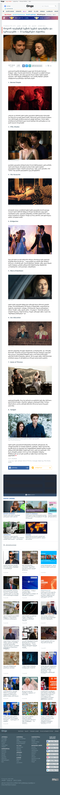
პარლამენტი (4, 738)
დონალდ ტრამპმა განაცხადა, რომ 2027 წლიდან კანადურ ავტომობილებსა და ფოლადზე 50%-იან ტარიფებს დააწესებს (11, 587)
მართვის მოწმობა (23, 1)
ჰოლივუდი (34, 460)
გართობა (33, 753)
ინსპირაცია (33, 760)
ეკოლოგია (3, 750)
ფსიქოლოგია (34, 738)
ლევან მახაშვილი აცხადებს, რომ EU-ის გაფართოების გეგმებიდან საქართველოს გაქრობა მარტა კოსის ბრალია (11, 688)
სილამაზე (33, 747)
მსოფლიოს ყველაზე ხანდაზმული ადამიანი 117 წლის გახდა (30, 688)
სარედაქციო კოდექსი (34, 731)
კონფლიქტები (4, 745)
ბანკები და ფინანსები (21, 738)
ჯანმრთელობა (35, 737)
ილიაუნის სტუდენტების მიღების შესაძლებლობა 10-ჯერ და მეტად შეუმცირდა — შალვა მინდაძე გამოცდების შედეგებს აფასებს (30, 637)
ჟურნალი (18, 11)
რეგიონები (3, 756)
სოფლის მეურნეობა (20, 743)
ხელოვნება (24, 25)
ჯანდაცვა (3, 753)
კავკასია (3, 743)
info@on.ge (9, 780)
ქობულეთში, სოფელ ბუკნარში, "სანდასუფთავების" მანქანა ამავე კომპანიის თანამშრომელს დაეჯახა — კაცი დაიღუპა (14, 531)
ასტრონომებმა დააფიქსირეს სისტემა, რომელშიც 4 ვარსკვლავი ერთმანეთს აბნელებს (30, 612)
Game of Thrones (27, 460)
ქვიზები (42, 11)
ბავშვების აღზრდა (35, 741)
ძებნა (30, 1)
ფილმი (10, 462)
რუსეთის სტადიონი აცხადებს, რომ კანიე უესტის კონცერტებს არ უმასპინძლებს (11, 562)
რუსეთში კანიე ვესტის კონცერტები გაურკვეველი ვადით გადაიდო (14, 509)
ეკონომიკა (19, 737)
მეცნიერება (18, 750)
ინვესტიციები (9, 8)
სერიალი (20, 460)
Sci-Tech (18, 745)
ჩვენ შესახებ (20, 731)
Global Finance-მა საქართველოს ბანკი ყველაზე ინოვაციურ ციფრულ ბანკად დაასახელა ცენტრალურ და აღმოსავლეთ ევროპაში (48, 587)
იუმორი (33, 755)
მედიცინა (33, 740)
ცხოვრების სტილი (42, 25)
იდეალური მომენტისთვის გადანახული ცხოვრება (11, 663)
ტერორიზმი (3, 740)
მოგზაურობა (34, 748)
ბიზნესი (18, 740)
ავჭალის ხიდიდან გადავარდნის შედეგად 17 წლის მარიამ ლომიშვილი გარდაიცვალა (11, 612)
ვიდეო (30, 11)
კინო (30, 25)
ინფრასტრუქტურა (5, 760)
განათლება (3, 751)
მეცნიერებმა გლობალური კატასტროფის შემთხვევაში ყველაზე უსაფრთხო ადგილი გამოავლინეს (36, 531)
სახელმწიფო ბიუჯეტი (21, 741)
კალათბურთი (19, 762)
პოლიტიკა (49, 14)
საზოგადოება (5, 748)
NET (24, 11)
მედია (2, 761)
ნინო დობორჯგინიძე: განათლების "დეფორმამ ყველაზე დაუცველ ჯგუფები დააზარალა (30, 562)
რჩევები (33, 761)
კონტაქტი (57, 731)
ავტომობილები (34, 750)
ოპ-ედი (36, 11)
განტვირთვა (15, 1)
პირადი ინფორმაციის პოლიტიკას (8, 784)
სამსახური (33, 756)
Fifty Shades (47, 460)
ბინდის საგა (41, 460)
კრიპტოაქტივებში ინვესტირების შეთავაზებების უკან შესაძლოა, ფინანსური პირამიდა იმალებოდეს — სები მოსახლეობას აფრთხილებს (48, 663)
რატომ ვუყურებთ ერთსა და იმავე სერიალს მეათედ (48, 637)
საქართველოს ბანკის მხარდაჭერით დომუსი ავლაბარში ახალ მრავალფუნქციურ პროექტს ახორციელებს (36, 510)
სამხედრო (3, 746)
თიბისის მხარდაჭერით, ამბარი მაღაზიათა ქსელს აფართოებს (48, 562)
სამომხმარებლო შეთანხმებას (27, 782)
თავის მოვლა (34, 743)
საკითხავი (49, 11)
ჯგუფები (8, 6)
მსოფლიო (3, 741)
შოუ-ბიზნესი (19, 755)
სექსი (16, 460)
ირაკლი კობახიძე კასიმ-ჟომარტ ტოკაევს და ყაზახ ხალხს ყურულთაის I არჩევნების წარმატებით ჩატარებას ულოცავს (48, 713)
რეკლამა (26, 731)
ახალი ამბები (8, 1)
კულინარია (33, 751)
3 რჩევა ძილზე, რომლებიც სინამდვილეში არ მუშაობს (30, 663)
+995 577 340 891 (17, 780)
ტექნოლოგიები (19, 747)
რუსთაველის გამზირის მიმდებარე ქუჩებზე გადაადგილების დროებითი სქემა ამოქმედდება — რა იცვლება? (30, 713)
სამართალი (4, 758)
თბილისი (3, 755)
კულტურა (19, 25)
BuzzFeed (14, 458)
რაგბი (17, 760)
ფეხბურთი (18, 759)
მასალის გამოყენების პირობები (46, 731)
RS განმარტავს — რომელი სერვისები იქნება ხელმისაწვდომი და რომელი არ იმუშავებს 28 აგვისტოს (30, 587)
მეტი (54, 14)
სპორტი (18, 757)
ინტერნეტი (18, 748)
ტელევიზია (34, 25)
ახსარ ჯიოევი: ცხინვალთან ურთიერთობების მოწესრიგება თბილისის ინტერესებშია (48, 612)
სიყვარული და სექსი (35, 758)
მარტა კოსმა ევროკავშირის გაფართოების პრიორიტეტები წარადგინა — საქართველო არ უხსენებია (11, 713)
